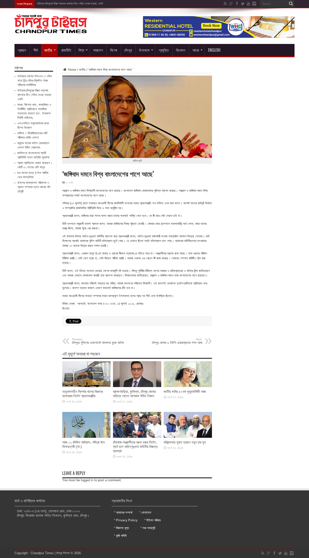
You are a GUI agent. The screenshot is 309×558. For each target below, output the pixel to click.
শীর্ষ (35, 50)
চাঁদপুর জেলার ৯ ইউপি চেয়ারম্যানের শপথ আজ (177, 341)
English (214, 50)
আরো (195, 50)
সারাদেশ (98, 50)
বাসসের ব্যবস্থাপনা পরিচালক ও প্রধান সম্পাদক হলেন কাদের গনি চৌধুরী (33, 187)
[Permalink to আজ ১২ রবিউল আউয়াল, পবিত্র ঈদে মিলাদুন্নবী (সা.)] (86, 436)
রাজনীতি (66, 50)
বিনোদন (180, 50)
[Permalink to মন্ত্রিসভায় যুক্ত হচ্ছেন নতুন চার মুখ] (188, 436)
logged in (87, 480)
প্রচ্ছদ (22, 50)
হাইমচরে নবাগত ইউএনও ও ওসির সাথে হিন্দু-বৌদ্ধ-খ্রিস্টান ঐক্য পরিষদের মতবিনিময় (34, 80)
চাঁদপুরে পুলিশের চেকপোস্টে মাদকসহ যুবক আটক (98, 341)
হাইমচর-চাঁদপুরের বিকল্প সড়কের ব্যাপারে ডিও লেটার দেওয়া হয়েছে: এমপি (70, 3)
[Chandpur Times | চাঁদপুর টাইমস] (50, 29)
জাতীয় (48, 50)
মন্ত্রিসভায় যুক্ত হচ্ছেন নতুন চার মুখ (185, 442)
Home (71, 69)
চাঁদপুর (128, 50)
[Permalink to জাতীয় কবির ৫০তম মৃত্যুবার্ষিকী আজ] (188, 386)
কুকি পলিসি (121, 535)
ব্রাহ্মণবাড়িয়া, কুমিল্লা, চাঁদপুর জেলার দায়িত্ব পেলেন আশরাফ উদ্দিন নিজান (134, 393)
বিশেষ (113, 50)
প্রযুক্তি (164, 50)
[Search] (291, 3)
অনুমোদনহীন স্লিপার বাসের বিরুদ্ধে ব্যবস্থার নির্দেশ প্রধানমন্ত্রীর (82, 393)
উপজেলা (144, 50)
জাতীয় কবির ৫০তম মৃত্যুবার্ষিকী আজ (185, 391)
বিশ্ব (81, 50)
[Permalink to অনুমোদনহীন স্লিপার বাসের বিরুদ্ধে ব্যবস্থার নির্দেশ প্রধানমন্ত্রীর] (86, 386)
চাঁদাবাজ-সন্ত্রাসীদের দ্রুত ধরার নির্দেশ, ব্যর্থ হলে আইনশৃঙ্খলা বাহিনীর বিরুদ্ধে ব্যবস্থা (135, 446)
